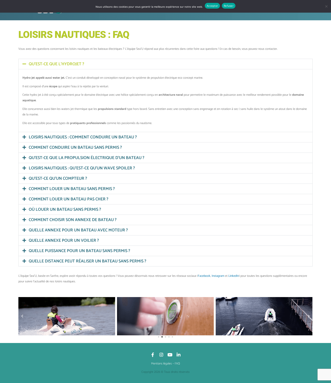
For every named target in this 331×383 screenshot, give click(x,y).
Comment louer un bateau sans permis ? (72, 188)
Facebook (204, 275)
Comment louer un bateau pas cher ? (68, 199)
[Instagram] (161, 355)
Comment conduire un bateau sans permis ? (75, 147)
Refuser (229, 5)
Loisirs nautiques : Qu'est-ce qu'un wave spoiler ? (82, 168)
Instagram (218, 275)
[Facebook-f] (152, 355)
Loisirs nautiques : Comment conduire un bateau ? (83, 137)
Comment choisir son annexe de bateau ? (72, 219)
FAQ (177, 363)
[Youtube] (170, 355)
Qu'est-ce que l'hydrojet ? (56, 64)
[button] (165, 64)
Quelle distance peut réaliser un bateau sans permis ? (87, 261)
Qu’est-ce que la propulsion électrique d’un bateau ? (86, 157)
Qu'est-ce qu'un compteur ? (58, 178)
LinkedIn (233, 275)
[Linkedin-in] (178, 355)
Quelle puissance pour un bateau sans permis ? (79, 250)
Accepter (212, 5)
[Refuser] (326, 6)
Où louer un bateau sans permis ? (65, 209)
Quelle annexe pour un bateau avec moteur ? (78, 230)
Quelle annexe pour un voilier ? (64, 240)
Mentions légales (161, 363)
